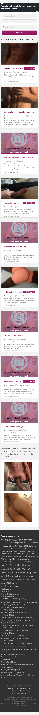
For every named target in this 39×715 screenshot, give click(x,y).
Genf (21, 553)
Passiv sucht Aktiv (15, 564)
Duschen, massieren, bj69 (14, 427)
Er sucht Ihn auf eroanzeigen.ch (15, 646)
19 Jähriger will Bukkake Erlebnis (12, 672)
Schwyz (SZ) (30, 565)
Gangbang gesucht (13, 553)
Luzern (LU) (23, 556)
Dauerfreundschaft (7, 551)
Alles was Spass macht (9, 657)
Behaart (20, 546)
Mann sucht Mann (9, 559)
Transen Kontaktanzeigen (10, 594)
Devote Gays (16, 551)
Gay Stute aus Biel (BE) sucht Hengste (14, 630)
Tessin (10, 579)
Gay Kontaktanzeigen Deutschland (19, 686)
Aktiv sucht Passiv (24, 539)
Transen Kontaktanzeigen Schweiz (19, 688)
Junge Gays (7, 556)
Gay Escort (8, 72)
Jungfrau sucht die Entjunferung (16, 381)
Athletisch (27, 543)
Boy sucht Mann (11, 549)
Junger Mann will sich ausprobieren (13, 654)
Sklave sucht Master (19, 568)
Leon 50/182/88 (6, 636)
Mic (19, 207)
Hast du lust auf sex (12, 203)
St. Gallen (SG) (20, 572)
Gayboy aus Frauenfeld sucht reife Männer (21, 157)
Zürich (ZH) (10, 582)
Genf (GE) (25, 553)
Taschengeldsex (10, 207)
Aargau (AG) (10, 539)
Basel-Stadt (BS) (10, 546)
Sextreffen (4, 569)
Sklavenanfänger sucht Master (12, 667)
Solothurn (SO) (7, 572)
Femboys (3, 553)
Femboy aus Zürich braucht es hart (13, 607)
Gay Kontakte (6, 589)
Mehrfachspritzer (5, 562)
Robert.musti (22, 339)
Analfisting (10, 543)
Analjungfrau (19, 543)
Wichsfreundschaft (28, 579)
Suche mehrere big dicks (13, 292)
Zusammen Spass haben (13, 336)
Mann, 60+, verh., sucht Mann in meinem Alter (17, 665)
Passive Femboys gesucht (10, 618)
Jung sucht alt (14, 556)
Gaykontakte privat (10, 116)
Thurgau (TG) (16, 579)
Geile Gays (5, 592)
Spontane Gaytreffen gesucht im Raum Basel (17, 625)
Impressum (30, 691)
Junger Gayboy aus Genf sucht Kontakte (15, 638)
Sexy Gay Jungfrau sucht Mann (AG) (13, 612)
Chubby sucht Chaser (23, 549)
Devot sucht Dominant (27, 551)
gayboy (17, 72)
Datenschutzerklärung (19, 693)
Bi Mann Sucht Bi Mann (9, 662)
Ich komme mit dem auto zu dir (16, 246)
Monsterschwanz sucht (17, 562)
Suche (20, 32)
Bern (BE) (28, 545)
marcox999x (22, 430)
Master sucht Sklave (23, 559)
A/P (2, 540)
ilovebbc (20, 296)
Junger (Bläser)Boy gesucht (11, 670)
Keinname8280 (23, 250)
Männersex (27, 562)
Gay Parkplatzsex (20, 116)
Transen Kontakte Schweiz (14, 691)
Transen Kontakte (7, 596)
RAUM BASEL (6, 659)
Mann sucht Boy (33, 556)
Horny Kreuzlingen (23, 385)
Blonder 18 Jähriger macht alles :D (17, 68)
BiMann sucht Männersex (10, 643)
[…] (30, 213)
